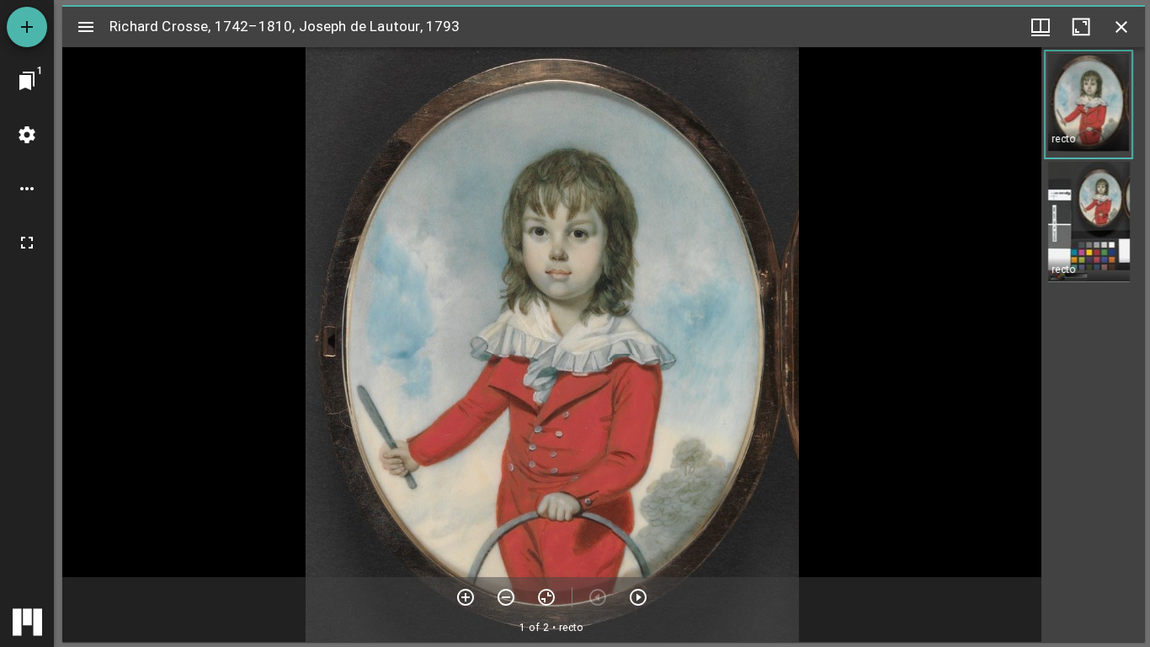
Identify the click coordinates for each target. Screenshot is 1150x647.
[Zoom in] (465, 597)
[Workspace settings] (27, 135)
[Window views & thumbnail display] (1040, 27)
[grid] (1093, 344)
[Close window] (1121, 27)
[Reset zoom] (546, 597)
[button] (1088, 104)
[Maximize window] (1081, 27)
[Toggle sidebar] (86, 27)
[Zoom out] (506, 597)
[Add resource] (27, 27)
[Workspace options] (27, 188)
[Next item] (638, 597)
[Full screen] (27, 242)
